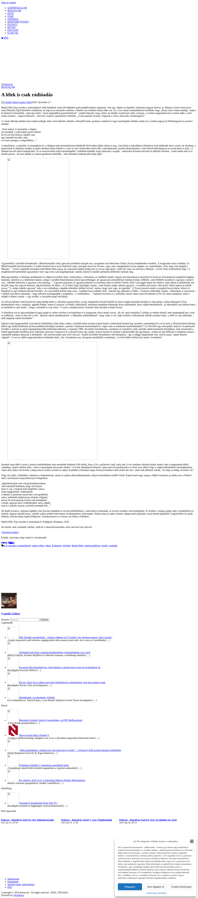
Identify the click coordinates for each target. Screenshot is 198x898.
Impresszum (13, 879)
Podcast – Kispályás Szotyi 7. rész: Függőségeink (86, 820)
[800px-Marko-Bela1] (52, 459)
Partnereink (13, 881)
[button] (191, 841)
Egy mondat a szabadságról (17, 545)
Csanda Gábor (10, 613)
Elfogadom (130, 886)
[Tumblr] (9, 542)
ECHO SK (12, 33)
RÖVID (11, 27)
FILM (10, 16)
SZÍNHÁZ (12, 19)
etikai (48, 545)
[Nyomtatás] (13, 542)
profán (104, 545)
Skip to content (8, 2)
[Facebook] (2, 542)
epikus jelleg (38, 545)
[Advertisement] (94, 61)
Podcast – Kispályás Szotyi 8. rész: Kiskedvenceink (27, 820)
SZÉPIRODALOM (17, 8)
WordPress (19, 895)
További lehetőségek (181, 886)
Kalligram (57, 545)
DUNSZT (12, 24)
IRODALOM (14, 10)
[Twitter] (4, 542)
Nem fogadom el (155, 886)
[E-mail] (11, 542)
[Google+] (6, 542)
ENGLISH (12, 30)
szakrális (113, 545)
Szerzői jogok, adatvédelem (156, 893)
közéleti (66, 545)
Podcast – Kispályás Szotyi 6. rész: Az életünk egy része (148, 820)
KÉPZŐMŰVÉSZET (18, 21)
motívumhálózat (92, 545)
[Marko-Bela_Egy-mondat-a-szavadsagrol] (38, 258)
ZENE (10, 13)
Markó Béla (77, 545)
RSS (9, 887)
